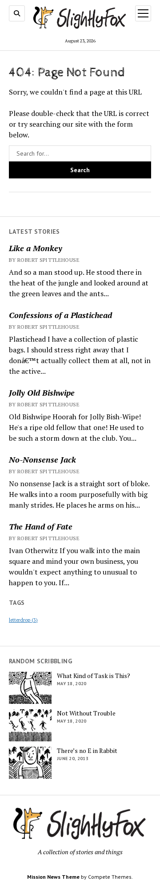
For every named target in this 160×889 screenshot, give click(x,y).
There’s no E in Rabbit (87, 751)
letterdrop (23, 620)
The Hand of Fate (40, 526)
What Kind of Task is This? (93, 676)
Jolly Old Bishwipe (42, 392)
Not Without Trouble (86, 713)
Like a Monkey (35, 248)
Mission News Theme (53, 876)
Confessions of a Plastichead (60, 315)
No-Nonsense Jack (42, 459)
